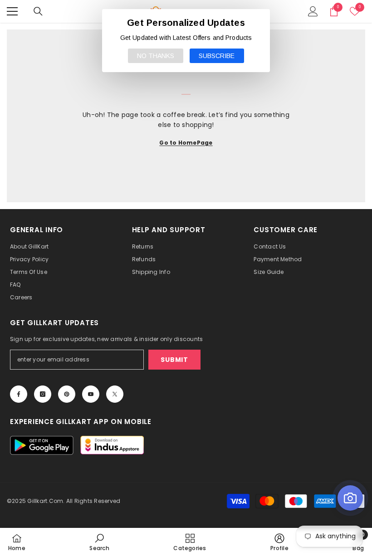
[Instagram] (42, 394)
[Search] (38, 11)
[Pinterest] (66, 394)
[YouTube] (90, 394)
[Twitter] (114, 394)
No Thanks (155, 55)
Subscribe (217, 55)
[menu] (12, 11)
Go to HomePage (185, 142)
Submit (174, 359)
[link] (99, 542)
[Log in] (313, 11)
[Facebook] (18, 394)
